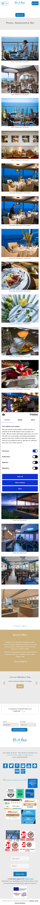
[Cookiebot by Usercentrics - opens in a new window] (30, 415)
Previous (18, 626)
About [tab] (33, 420)
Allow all (20, 476)
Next (23, 626)
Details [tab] (20, 420)
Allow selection (20, 482)
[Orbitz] (28, 817)
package (22, 721)
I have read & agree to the (21, 879)
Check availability (19, 730)
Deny (20, 488)
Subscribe (20, 874)
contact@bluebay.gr (27, 755)
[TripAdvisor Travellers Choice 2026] (15, 780)
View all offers (20, 661)
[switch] (35, 456)
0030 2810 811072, (12, 755)
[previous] (4, 683)
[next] (36, 683)
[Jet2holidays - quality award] (30, 804)
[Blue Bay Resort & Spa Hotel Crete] (20, 2)
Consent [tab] (7, 420)
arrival (5, 721)
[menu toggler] (3, 3)
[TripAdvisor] (11, 793)
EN (7, 3)
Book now (35, 3)
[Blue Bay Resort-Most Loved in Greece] (33, 783)
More (20, 686)
